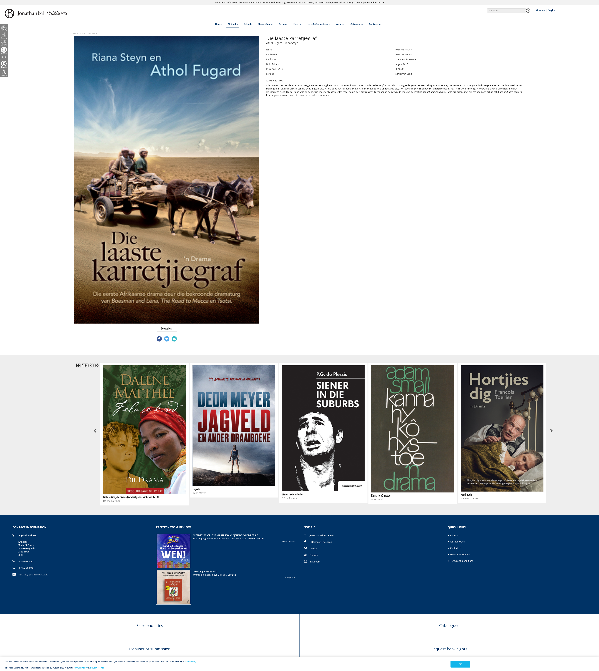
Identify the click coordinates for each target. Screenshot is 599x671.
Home (218, 23)
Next (551, 431)
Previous (95, 431)
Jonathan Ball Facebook (322, 535)
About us (455, 535)
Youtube (314, 555)
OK (460, 664)
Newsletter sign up (460, 554)
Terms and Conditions (461, 560)
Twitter (313, 548)
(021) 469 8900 (26, 568)
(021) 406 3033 (26, 561)
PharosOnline (265, 23)
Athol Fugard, (274, 43)
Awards (340, 23)
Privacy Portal (97, 668)
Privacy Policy (81, 668)
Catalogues (356, 23)
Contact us (375, 23)
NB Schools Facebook (321, 541)
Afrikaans (540, 10)
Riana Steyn (291, 43)
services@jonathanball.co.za (33, 574)
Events (297, 23)
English (552, 10)
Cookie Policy (175, 662)
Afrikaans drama (89, 33)
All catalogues (457, 541)
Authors (283, 23)
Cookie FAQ (190, 662)
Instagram (315, 561)
